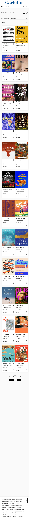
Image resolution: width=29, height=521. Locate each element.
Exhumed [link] (5, 160)
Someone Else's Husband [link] (8, 102)
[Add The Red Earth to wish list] (13, 283)
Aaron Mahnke (7, 162)
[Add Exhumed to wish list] (13, 167)
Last (19, 380)
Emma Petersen (7, 74)
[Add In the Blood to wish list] (13, 225)
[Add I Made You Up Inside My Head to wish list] (13, 370)
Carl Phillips (6, 220)
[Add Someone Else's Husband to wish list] (13, 109)
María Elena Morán (21, 336)
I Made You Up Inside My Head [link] (8, 363)
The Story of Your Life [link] (21, 160)
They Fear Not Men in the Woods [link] (21, 131)
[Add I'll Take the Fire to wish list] (27, 370)
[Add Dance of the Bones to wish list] (13, 196)
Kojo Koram (6, 336)
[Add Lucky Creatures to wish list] (27, 196)
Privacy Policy (19, 501)
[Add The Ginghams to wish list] (13, 138)
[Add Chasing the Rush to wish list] (27, 225)
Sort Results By (5, 18)
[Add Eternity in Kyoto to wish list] (13, 254)
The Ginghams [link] (6, 131)
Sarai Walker (20, 307)
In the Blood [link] (6, 218)
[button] (24, 13)
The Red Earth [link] (6, 276)
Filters (3, 22)
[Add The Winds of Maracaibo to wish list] (27, 341)
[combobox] (11, 6)
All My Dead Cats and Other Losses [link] (21, 276)
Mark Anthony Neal (21, 45)
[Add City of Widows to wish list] (27, 254)
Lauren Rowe (20, 220)
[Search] (2, 6)
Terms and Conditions (7, 501)
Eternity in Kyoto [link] (7, 247)
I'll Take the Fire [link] (20, 363)
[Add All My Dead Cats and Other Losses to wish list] (27, 283)
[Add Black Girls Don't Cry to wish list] (27, 109)
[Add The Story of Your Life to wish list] (27, 167)
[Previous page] (10, 376)
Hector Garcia (6, 249)
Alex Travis (19, 103)
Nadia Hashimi (20, 249)
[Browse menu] (26, 6)
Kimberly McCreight (8, 103)
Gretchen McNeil (20, 133)
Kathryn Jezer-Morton (21, 162)
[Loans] (23, 7)
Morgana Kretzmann (8, 278)
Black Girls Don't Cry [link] (21, 102)
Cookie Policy (19, 516)
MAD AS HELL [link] (6, 44)
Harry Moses (6, 45)
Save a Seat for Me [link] (21, 44)
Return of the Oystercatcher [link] (8, 305)
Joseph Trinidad (20, 191)
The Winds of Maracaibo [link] (21, 334)
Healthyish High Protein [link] (8, 73)
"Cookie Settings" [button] (19, 511)
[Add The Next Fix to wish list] (13, 341)
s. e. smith (19, 278)
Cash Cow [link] (18, 73)
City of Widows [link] (20, 247)
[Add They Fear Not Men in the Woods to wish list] (27, 138)
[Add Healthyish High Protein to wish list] (13, 80)
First (11, 380)
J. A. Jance (6, 191)
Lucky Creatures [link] (20, 189)
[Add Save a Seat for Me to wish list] (27, 51)
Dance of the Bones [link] (7, 189)
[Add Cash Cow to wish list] (27, 80)
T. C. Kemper (6, 133)
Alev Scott (19, 74)
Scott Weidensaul (7, 307)
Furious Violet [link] (19, 305)
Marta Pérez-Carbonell (8, 365)
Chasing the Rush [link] (20, 218)
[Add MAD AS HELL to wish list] (13, 51)
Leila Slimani (20, 365)
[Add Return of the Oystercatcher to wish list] (13, 312)
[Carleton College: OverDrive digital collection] (14, 2)
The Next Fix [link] (6, 334)
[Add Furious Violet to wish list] (27, 312)
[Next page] (20, 376)
